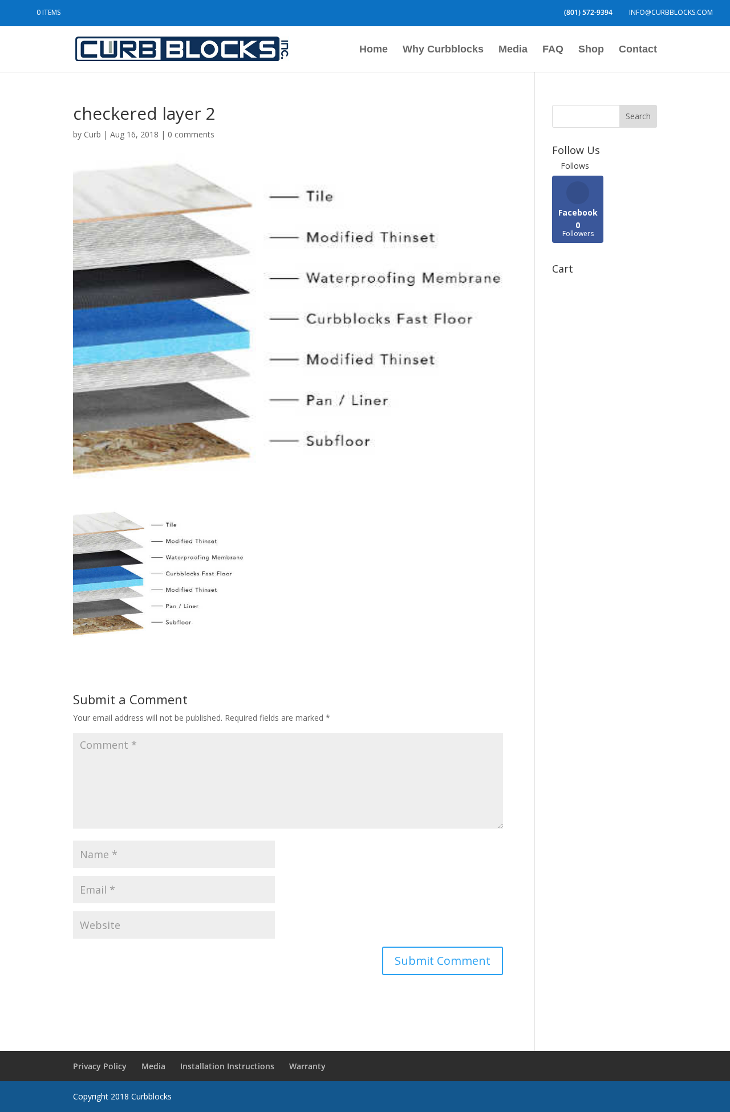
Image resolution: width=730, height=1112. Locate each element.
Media (513, 50)
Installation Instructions (227, 1066)
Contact (638, 50)
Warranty (307, 1066)
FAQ (552, 50)
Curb (92, 134)
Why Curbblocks (443, 50)
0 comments (191, 134)
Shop (591, 50)
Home (373, 50)
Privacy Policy (100, 1066)
